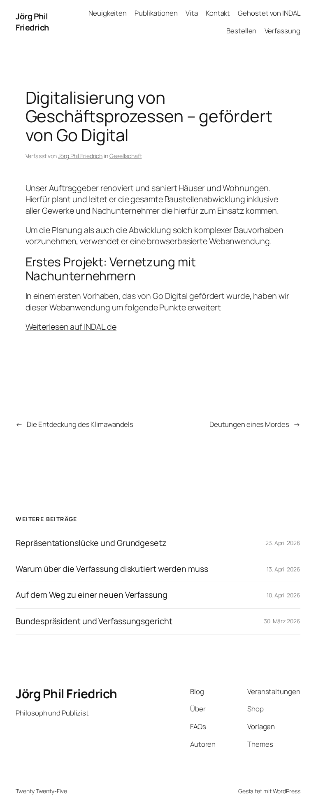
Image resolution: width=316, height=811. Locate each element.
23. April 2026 (282, 543)
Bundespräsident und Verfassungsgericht (94, 621)
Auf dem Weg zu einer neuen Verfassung (91, 594)
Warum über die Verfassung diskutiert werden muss (112, 568)
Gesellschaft (125, 156)
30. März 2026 (282, 621)
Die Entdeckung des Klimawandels (80, 424)
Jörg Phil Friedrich (32, 22)
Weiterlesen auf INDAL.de (71, 326)
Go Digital (170, 295)
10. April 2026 (283, 595)
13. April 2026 (283, 569)
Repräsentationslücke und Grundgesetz (91, 543)
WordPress (286, 791)
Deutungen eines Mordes (249, 424)
